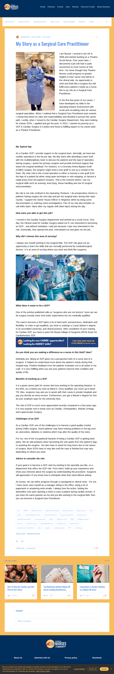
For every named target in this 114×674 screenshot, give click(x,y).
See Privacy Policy (43, 671)
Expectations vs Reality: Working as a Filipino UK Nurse (92, 588)
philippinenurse (83, 519)
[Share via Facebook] (17, 541)
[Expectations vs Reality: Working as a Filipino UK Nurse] (93, 574)
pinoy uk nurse (32, 523)
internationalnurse (50, 515)
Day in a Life (55, 22)
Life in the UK (9, 22)
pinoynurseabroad (66, 515)
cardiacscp (78, 528)
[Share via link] (22, 541)
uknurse (20, 523)
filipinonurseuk (68, 511)
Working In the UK (40, 22)
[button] (106, 22)
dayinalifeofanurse (47, 523)
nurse (19, 515)
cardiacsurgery (59, 528)
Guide (92, 22)
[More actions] (97, 37)
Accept (104, 669)
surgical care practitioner (26, 528)
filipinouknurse (37, 511)
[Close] (111, 669)
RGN (72, 519)
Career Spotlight (69, 22)
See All (107, 560)
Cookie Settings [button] (79, 669)
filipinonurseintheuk (52, 511)
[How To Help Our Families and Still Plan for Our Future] (21, 574)
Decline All (93, 669)
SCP (69, 528)
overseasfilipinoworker (32, 515)
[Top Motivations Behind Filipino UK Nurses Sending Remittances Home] (57, 574)
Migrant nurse (62, 519)
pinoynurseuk (81, 515)
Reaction (82, 22)
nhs (91, 511)
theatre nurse (74, 523)
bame (51, 519)
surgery (47, 528)
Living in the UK (23, 22)
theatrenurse (61, 523)
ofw (18, 511)
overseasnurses (40, 519)
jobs (39, 528)
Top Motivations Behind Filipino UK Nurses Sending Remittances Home (57, 588)
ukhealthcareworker (24, 519)
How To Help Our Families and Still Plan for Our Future (20, 588)
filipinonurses (81, 511)
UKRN (25, 511)
